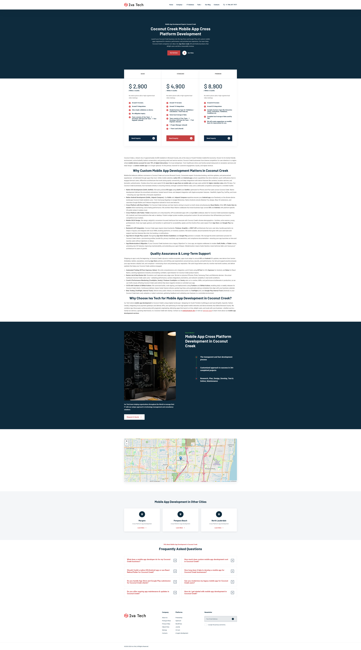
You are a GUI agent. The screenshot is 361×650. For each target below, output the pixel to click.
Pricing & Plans (166, 620)
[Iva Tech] (133, 5)
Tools (199, 5)
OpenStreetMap (226, 481)
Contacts (216, 5)
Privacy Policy (166, 624)
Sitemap (164, 630)
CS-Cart (178, 630)
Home (171, 5)
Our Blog (208, 5)
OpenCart (178, 620)
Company (179, 5)
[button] (180, 458)
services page (207, 311)
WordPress (179, 624)
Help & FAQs (165, 627)
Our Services (174, 53)
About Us (164, 617)
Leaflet (218, 481)
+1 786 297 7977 (231, 5)
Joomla (178, 627)
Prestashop (179, 617)
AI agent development (182, 633)
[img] (180, 460)
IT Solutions (190, 5)
